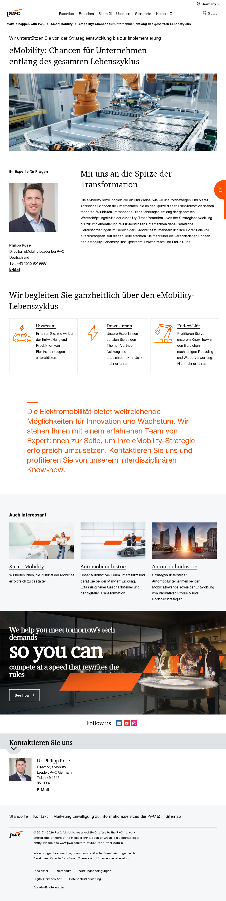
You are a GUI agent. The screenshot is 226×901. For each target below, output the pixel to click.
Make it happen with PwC (26, 24)
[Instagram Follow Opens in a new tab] (134, 724)
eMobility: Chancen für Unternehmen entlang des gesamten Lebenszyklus (135, 24)
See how (22, 695)
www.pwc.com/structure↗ (78, 842)
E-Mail (14, 269)
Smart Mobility (62, 24)
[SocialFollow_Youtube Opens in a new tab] (127, 724)
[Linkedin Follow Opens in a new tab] (119, 724)
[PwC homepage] (15, 11)
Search (213, 13)
